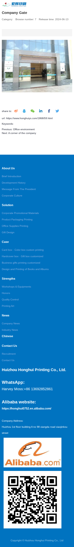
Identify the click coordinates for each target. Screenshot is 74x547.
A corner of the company (22, 133)
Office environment (24, 129)
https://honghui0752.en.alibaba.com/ (26, 408)
